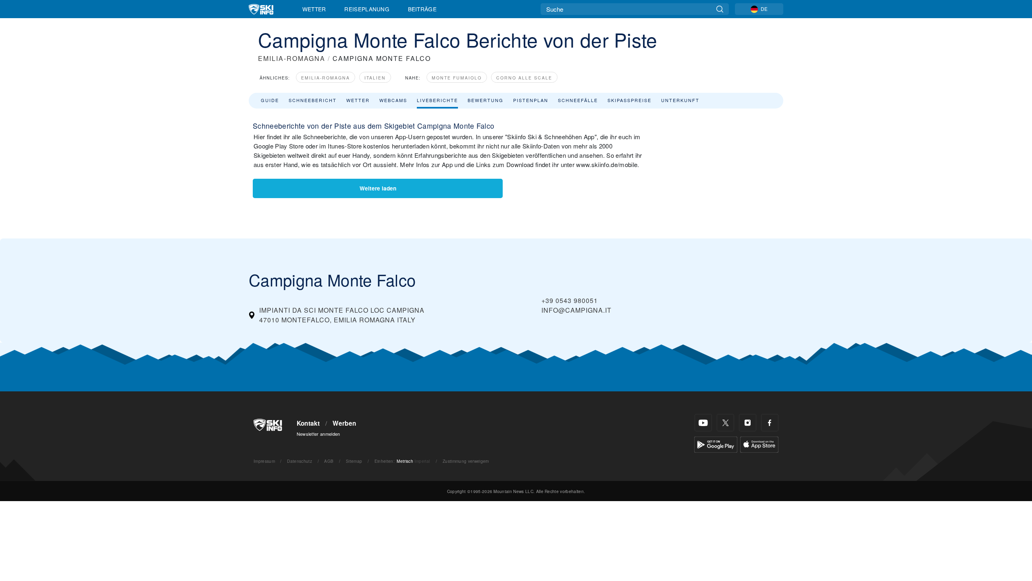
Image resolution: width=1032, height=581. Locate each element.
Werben (344, 423)
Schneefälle (578, 100)
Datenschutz (299, 461)
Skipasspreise (629, 100)
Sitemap (354, 461)
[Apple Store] (759, 443)
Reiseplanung (366, 9)
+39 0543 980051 (569, 300)
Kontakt (308, 423)
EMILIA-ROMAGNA (291, 58)
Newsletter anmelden (318, 434)
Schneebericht (313, 100)
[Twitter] (725, 422)
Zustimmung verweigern (466, 461)
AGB (328, 461)
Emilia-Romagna (325, 78)
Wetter (314, 9)
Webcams (393, 100)
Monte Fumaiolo (457, 78)
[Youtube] (703, 422)
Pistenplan (530, 100)
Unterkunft (680, 100)
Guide (270, 100)
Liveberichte (437, 100)
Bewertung (486, 100)
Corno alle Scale (524, 78)
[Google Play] (715, 443)
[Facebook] (769, 422)
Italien (375, 78)
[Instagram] (747, 422)
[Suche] (720, 9)
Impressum (264, 461)
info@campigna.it (576, 310)
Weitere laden (378, 188)
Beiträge (422, 9)
